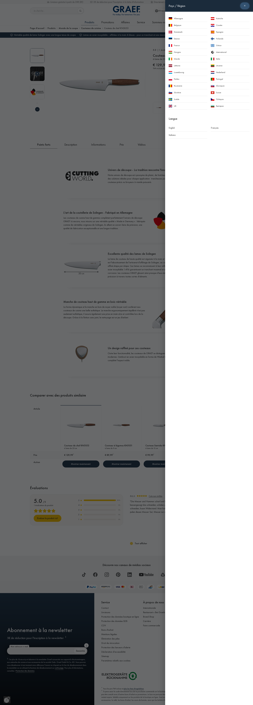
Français (215, 127)
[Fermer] (244, 5)
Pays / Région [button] (177, 6)
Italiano (172, 135)
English (172, 127)
